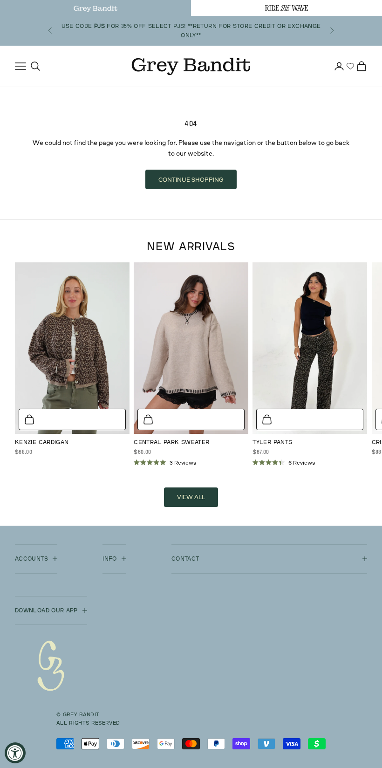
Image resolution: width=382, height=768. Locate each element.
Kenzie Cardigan (41, 442)
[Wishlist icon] (350, 66)
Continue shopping (191, 179)
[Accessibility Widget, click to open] (15, 752)
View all (191, 497)
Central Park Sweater (171, 442)
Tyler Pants (272, 442)
